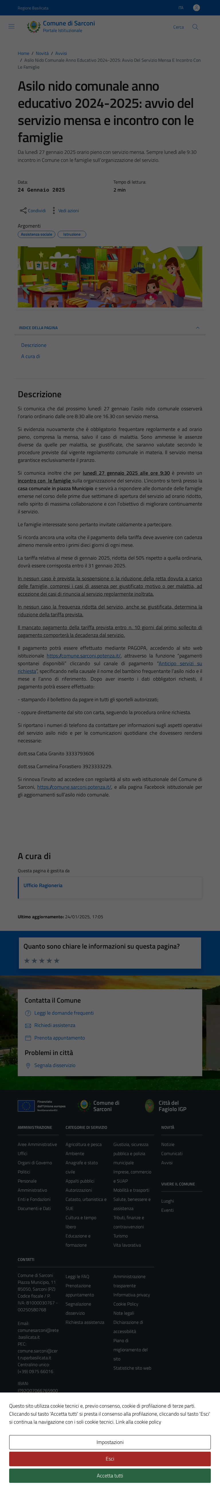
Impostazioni (110, 1442)
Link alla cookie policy (138, 1422)
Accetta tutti (110, 1475)
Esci (110, 1459)
